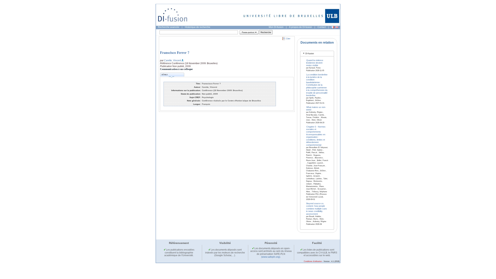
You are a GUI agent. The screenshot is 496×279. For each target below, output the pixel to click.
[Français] (332, 27)
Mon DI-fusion (276, 27)
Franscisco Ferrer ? (174, 52)
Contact (322, 27)
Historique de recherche (197, 27)
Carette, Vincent (172, 60)
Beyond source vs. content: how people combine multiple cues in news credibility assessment (316, 208)
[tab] (317, 53)
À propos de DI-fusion (300, 27)
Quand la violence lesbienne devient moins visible (314, 62)
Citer (288, 38)
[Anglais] (336, 27)
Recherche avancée (168, 27)
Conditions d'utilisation (313, 261)
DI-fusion (309, 53)
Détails (165, 75)
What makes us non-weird (316, 108)
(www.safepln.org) (270, 257)
